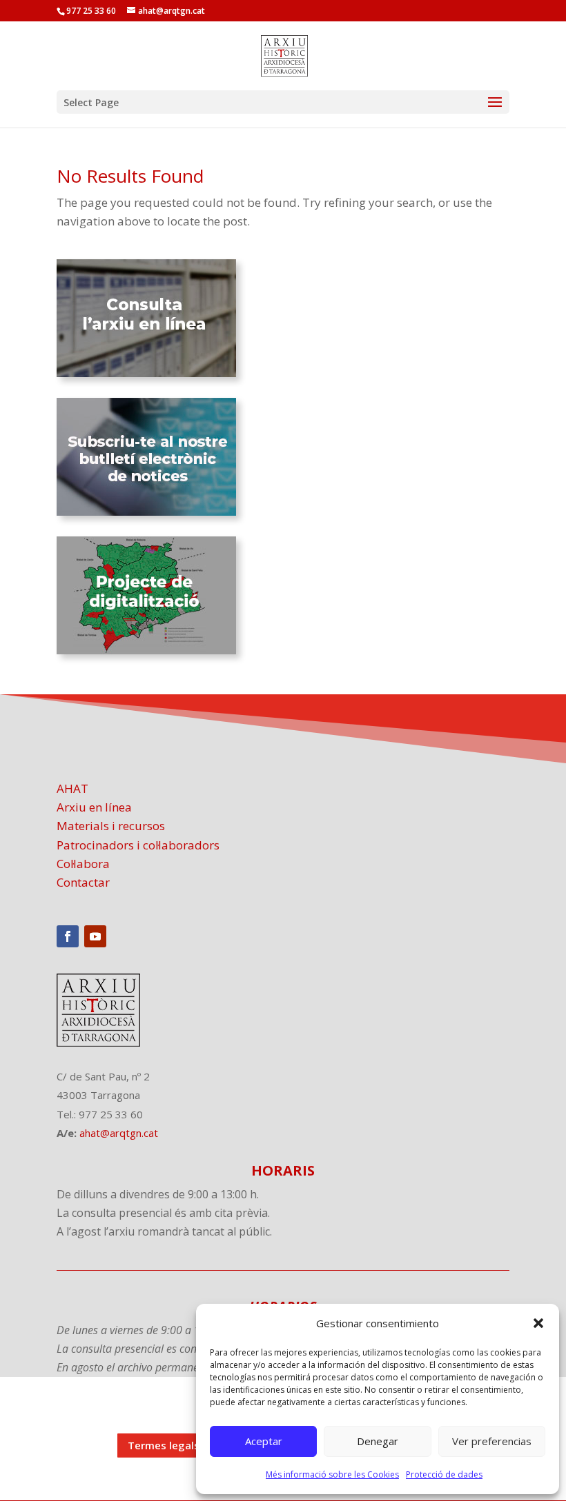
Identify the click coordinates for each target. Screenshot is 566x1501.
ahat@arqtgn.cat (118, 1133)
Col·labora (83, 864)
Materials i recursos (111, 826)
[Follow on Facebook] (68, 936)
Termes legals (163, 1445)
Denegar (377, 1441)
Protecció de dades (444, 1474)
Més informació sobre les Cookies (332, 1474)
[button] (538, 1323)
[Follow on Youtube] (95, 936)
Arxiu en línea (94, 807)
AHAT (72, 788)
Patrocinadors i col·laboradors (138, 845)
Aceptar (263, 1441)
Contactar (83, 882)
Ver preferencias (491, 1441)
